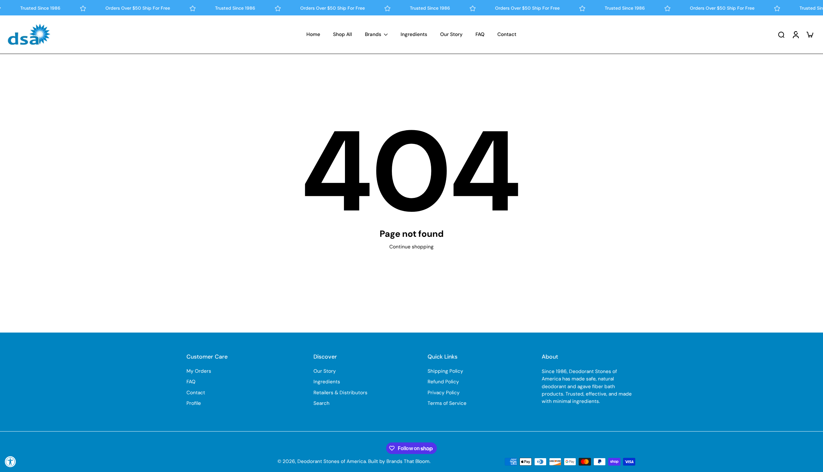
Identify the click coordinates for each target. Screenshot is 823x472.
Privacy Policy (444, 392)
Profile (193, 403)
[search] (781, 34)
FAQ (190, 381)
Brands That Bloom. (408, 461)
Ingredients (326, 381)
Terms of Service (447, 403)
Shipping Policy (445, 371)
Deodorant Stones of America (331, 461)
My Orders (198, 371)
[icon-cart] (809, 34)
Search (321, 403)
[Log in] (795, 34)
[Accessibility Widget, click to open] (10, 461)
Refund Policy (443, 381)
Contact (195, 392)
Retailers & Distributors (340, 392)
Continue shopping (411, 247)
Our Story (324, 371)
